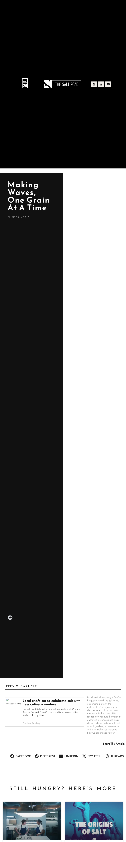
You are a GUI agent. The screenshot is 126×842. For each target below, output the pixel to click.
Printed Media (19, 217)
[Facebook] (94, 84)
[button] (25, 84)
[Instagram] (101, 84)
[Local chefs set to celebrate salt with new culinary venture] (44, 712)
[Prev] (10, 617)
